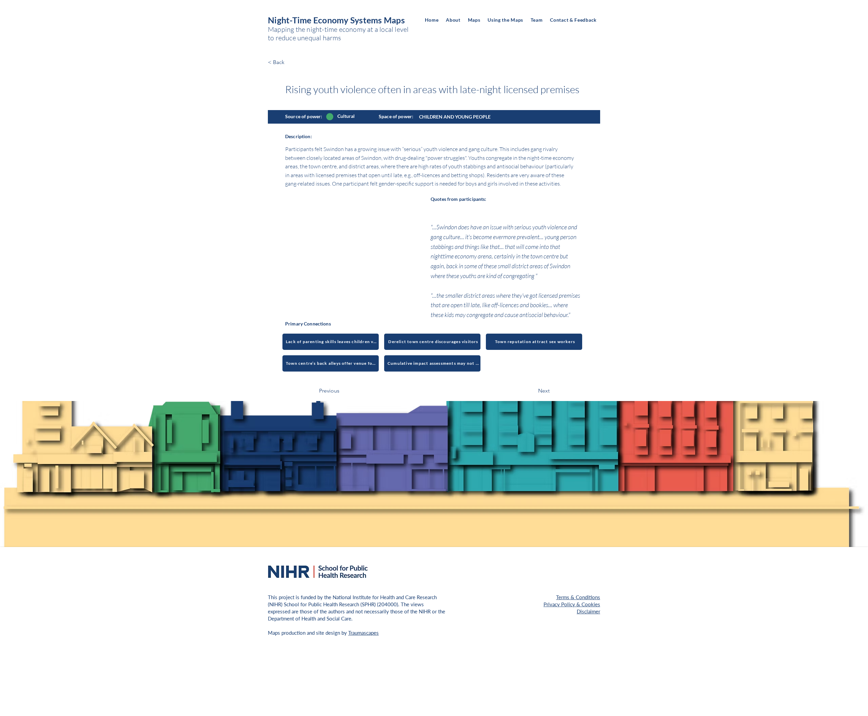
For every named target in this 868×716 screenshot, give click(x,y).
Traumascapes (363, 633)
